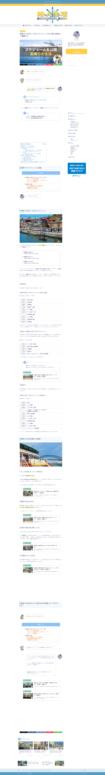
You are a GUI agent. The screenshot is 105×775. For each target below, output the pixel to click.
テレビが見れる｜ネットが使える (29, 156)
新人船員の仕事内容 (75, 122)
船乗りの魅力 (72, 136)
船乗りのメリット (74, 140)
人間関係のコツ (47, 25)
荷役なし (25, 152)
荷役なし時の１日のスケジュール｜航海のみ (33, 153)
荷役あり (25, 148)
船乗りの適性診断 (74, 125)
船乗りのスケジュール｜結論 (27, 145)
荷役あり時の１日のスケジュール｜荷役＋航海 (33, 150)
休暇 (72, 138)
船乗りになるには (74, 124)
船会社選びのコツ (74, 127)
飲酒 (72, 154)
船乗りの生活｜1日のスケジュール (28, 147)
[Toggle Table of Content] (43, 144)
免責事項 (29, 773)
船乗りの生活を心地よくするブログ (52, 1)
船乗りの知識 (58, 25)
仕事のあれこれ (28, 25)
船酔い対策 (69, 25)
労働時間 (72, 121)
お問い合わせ (79, 25)
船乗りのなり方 (30, 672)
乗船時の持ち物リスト (75, 146)
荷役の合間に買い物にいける (29, 159)
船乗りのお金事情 (73, 130)
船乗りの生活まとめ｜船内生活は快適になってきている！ (33, 161)
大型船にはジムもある (27, 160)
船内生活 (37, 25)
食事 (72, 152)
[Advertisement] (41, 131)
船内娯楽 (72, 151)
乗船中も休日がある (27, 157)
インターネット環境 (75, 145)
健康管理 (72, 148)
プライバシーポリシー (22, 773)
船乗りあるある (74, 149)
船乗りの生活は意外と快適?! (27, 155)
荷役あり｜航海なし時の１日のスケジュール (33, 151)
